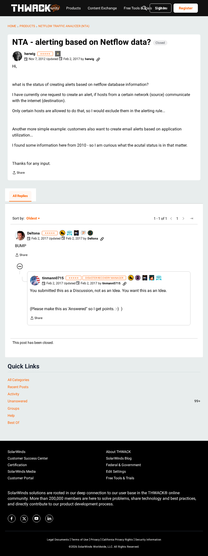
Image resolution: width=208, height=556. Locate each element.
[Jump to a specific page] (191, 218)
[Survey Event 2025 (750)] (159, 278)
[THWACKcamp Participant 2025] (77, 233)
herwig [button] (29, 54)
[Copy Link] (98, 59)
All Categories (18, 380)
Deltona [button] (33, 233)
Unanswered (104, 401)
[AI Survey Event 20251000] (70, 233)
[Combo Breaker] (63, 233)
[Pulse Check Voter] (91, 233)
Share (18, 173)
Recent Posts (18, 387)
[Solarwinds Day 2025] (152, 278)
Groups (13, 408)
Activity (13, 394)
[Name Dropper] (138, 278)
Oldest (32, 218)
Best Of (13, 423)
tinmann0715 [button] (53, 278)
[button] (17, 56)
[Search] (144, 8)
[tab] (20, 196)
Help (11, 415)
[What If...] (58, 54)
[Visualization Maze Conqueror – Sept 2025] (84, 233)
